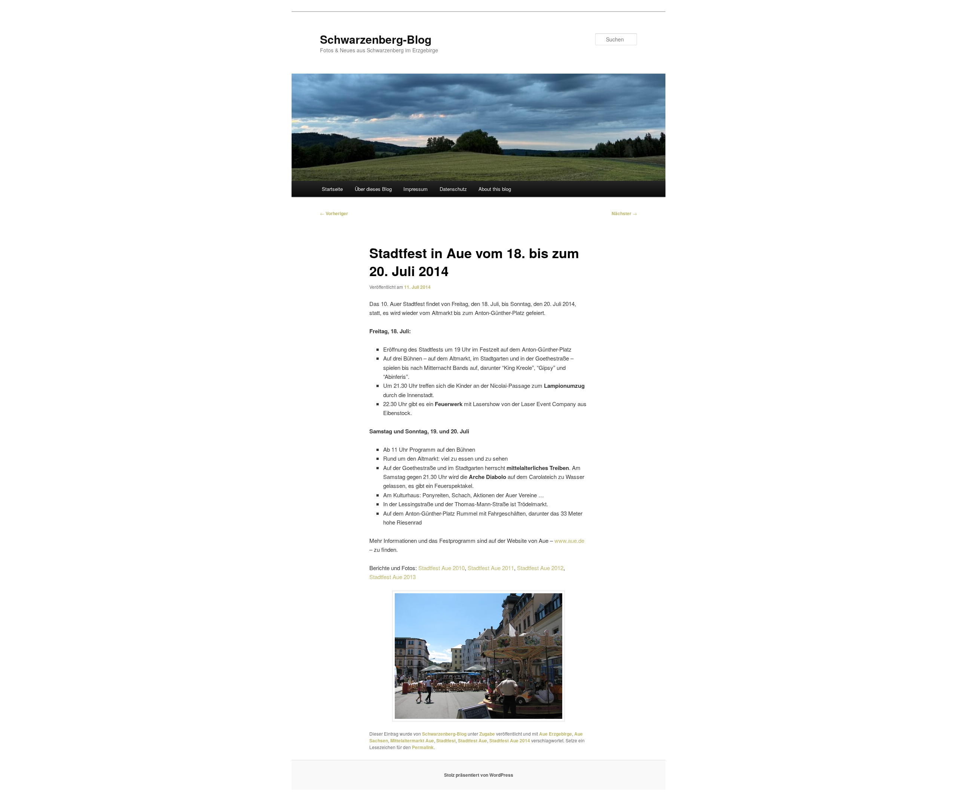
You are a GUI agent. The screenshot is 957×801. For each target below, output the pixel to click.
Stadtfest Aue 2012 (540, 568)
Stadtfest (446, 740)
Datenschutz (453, 188)
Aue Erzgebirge (555, 733)
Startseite (332, 188)
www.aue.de (569, 540)
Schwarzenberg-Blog (375, 39)
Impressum (415, 188)
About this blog (494, 188)
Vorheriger (334, 213)
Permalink (423, 747)
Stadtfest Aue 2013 (392, 577)
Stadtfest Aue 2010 (441, 568)
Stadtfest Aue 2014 (509, 740)
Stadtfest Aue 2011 (491, 568)
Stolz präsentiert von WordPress (478, 774)
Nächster (624, 213)
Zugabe (487, 733)
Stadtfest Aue (472, 740)
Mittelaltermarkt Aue (412, 740)
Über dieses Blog (373, 188)
